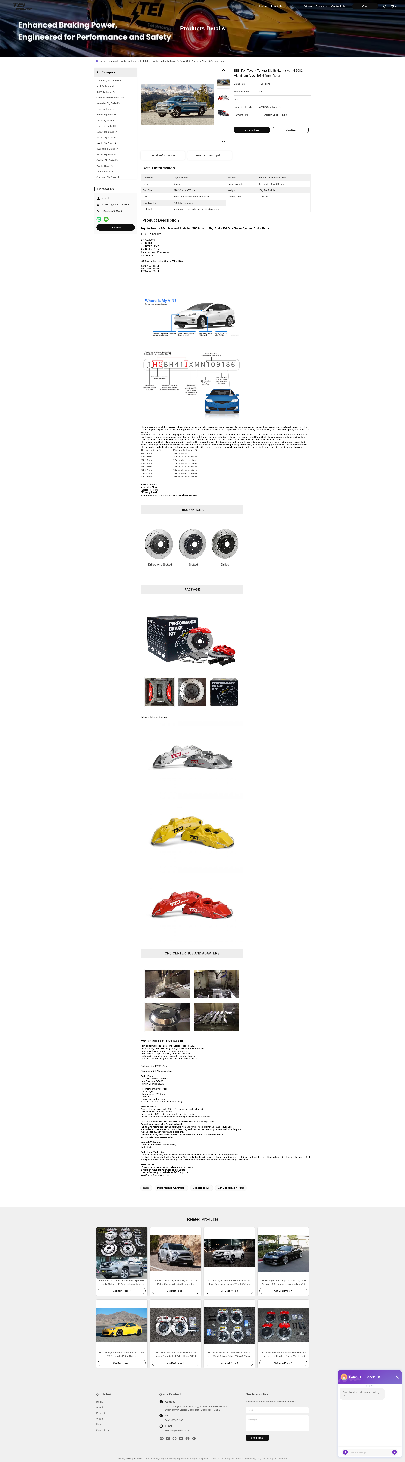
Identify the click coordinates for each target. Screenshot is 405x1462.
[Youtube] (181, 1439)
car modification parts (231, 1188)
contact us (338, 6)
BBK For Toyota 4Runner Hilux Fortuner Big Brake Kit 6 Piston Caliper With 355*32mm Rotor (229, 1282)
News (99, 1424)
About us (101, 1407)
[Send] (394, 1452)
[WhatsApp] (99, 219)
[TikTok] (187, 1439)
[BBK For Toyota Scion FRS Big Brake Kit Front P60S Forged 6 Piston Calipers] (121, 1325)
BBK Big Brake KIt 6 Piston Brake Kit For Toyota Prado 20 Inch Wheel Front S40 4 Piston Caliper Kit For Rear (175, 1354)
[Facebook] (168, 1439)
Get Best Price (252, 130)
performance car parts (170, 1188)
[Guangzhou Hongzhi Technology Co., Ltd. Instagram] (174, 1439)
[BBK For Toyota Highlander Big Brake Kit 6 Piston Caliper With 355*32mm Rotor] (175, 1253)
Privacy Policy (124, 1458)
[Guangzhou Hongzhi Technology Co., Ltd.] (22, 6)
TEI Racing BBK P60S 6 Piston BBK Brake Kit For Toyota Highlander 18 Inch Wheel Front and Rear (283, 1354)
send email (257, 1438)
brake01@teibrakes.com (115, 204)
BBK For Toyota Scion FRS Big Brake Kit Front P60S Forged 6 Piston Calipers (122, 1354)
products (291, 6)
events (319, 6)
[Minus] (397, 1377)
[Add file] (345, 1452)
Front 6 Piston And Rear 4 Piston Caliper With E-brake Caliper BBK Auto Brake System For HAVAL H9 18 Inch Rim (122, 1282)
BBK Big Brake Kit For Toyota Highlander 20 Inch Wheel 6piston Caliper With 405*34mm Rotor (229, 1354)
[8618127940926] (194, 1439)
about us (276, 6)
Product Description (209, 155)
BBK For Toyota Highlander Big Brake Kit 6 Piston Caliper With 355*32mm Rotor (175, 1282)
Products (112, 61)
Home (263, 6)
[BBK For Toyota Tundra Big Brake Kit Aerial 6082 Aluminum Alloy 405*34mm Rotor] (177, 104)
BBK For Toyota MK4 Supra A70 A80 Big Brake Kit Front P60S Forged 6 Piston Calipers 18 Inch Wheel (283, 1282)
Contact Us (102, 1430)
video (308, 6)
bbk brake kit (201, 1188)
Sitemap (138, 1458)
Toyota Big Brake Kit (129, 61)
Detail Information (163, 155)
